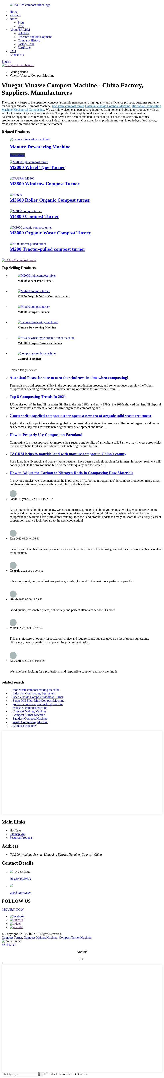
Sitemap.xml (17, 834)
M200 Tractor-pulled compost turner (47, 249)
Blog (21, 22)
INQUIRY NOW (13, 909)
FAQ (13, 51)
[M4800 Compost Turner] (26, 211)
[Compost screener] (37, 353)
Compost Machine (24, 725)
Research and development (35, 36)
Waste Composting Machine (30, 722)
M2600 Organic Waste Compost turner (43, 296)
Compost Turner (12, 937)
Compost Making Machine (29, 711)
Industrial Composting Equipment (34, 693)
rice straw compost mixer (68, 106)
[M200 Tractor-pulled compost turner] (28, 244)
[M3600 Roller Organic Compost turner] (16, 194)
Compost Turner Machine (29, 715)
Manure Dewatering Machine (40, 146)
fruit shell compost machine (30, 707)
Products (15, 15)
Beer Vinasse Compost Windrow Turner (38, 697)
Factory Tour (26, 44)
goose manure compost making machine (38, 704)
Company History (29, 40)
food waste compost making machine (36, 689)
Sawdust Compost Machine (30, 718)
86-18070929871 (20, 878)
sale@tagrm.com (20, 892)
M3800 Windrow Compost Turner (45, 183)
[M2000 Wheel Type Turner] (29, 162)
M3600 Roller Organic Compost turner (50, 200)
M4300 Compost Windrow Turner (40, 343)
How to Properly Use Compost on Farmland (46, 435)
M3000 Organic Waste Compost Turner (50, 232)
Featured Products (21, 837)
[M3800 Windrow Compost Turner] (22, 178)
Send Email (9, 944)
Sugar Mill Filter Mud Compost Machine (38, 700)
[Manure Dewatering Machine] (30, 139)
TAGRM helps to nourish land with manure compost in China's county (68, 454)
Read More (17, 155)
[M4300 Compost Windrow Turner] (46, 337)
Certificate (24, 47)
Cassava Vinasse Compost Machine (107, 106)
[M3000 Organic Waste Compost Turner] (31, 227)
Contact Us (17, 54)
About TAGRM (20, 29)
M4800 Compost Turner (34, 216)
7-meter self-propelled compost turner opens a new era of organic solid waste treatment (80, 416)
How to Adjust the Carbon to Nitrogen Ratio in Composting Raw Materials (71, 473)
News (13, 19)
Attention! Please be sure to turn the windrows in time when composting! (69, 378)
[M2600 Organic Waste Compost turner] (34, 291)
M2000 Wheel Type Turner (37, 167)
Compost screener (29, 358)
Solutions (23, 33)
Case (21, 26)
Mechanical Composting (28, 109)
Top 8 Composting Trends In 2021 (38, 397)
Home (13, 11)
